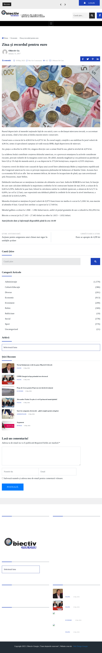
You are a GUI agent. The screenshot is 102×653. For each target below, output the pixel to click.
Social (7, 319)
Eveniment (9, 303)
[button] (51, 23)
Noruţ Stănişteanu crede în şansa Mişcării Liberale (34, 365)
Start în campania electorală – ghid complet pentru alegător (38, 411)
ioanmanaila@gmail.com (11, 528)
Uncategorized (11, 329)
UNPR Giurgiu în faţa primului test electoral (32, 376)
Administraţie (11, 282)
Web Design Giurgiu (80, 646)
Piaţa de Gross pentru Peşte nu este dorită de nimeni (35, 388)
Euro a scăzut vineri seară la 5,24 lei (27, 2)
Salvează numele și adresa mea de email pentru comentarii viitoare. (33, 478)
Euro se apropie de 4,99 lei (88, 235)
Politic (8, 308)
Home (6, 38)
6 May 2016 (27, 368)
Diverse (8, 292)
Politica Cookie (8, 590)
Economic (14, 38)
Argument (20, 422)
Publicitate (9, 313)
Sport (7, 324)
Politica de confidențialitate (12, 594)
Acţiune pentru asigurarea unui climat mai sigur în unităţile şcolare (24, 237)
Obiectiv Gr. (14, 50)
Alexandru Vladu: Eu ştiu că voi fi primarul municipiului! (37, 399)
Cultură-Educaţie (12, 287)
